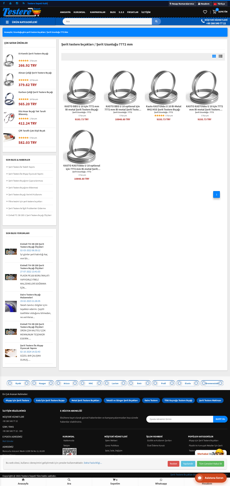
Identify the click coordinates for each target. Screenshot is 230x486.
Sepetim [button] (115, 481)
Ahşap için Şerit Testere (17, 400)
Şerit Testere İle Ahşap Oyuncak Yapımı (25, 173)
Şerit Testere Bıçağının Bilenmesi (23, 187)
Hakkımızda (68, 440)
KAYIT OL (220, 419)
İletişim (146, 12)
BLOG (113, 12)
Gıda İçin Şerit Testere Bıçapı (50, 400)
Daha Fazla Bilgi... (93, 463)
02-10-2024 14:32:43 (30, 352)
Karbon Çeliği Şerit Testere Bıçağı (36, 92)
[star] (155, 116)
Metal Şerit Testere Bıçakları (85, 400)
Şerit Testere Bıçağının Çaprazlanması (25, 180)
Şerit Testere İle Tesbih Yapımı (21, 167)
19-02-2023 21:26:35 (30, 301)
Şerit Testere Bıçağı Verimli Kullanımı (25, 194)
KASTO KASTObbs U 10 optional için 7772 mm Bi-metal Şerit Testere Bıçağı (81, 167)
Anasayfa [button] (23, 483)
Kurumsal (79, 12)
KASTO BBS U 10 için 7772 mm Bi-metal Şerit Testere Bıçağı (81, 108)
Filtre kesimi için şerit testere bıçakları (25, 201)
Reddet (173, 463)
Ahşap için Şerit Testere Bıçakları (203, 440)
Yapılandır (188, 463)
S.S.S (121, 12)
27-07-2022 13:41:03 (30, 271)
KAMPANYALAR (97, 12)
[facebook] (4, 3)
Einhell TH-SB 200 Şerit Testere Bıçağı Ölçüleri (32, 245)
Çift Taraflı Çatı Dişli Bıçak (32, 130)
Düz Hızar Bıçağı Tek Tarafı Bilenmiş (32, 113)
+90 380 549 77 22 (216, 23)
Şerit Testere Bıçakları (181, 474)
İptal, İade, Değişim (113, 450)
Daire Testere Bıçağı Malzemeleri (30, 296)
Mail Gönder (8, 441)
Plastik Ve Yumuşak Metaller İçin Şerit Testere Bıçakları (205, 448)
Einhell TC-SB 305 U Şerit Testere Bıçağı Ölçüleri (29, 215)
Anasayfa (65, 12)
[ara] (156, 21)
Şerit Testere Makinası (210, 400)
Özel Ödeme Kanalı (156, 445)
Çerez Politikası (112, 445)
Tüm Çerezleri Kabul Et (210, 463)
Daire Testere (151, 400)
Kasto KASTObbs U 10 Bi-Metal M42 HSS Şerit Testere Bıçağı (163, 108)
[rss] (23, 3)
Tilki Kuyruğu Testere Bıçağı (178, 400)
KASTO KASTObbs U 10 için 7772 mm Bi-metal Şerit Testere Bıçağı (204, 108)
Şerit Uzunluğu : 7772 (81, 112)
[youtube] (10, 3)
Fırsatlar (132, 12)
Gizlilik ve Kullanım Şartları (159, 440)
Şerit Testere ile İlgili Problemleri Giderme (27, 208)
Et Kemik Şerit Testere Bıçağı (33, 53)
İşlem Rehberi (111, 440)
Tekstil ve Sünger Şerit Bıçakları (122, 400)
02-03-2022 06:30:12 (30, 250)
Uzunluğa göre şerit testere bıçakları (29, 32)
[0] (214, 12)
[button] (111, 22)
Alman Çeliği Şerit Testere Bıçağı (35, 73)
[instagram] (17, 3)
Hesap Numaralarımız (182, 4)
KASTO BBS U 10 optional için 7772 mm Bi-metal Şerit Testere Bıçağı (123, 108)
